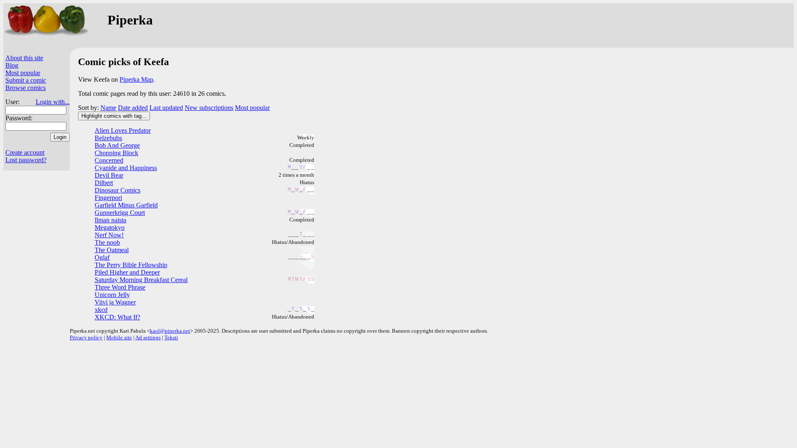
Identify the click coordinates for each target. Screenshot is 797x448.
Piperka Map (136, 79)
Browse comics (25, 87)
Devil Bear (109, 175)
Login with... (53, 101)
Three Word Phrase (120, 287)
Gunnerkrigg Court (120, 212)
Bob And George (117, 145)
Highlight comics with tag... (114, 116)
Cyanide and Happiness (126, 167)
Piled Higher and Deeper (127, 272)
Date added (133, 107)
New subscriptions (209, 107)
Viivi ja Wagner (115, 302)
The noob (107, 242)
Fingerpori (108, 197)
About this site (24, 57)
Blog (11, 65)
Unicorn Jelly (112, 294)
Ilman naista (110, 220)
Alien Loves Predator (123, 130)
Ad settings (148, 337)
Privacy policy (86, 337)
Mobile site (119, 337)
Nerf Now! (109, 235)
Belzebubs (108, 137)
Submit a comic (25, 80)
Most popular (22, 72)
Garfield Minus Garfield (126, 205)
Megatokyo (110, 227)
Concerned (109, 160)
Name (108, 107)
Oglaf (102, 257)
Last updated (166, 107)
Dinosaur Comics (117, 190)
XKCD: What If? (117, 317)
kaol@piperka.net (170, 331)
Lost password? (25, 159)
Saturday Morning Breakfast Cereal (141, 279)
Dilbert (104, 182)
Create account (24, 152)
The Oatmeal (112, 249)
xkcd (101, 309)
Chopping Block (116, 152)
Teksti (171, 337)
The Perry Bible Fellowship (131, 264)
